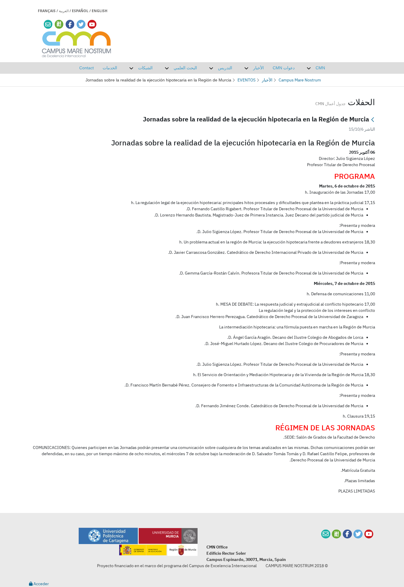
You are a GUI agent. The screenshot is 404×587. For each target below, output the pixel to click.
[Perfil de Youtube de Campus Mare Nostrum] (369, 534)
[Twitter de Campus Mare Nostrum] (358, 534)
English (99, 10)
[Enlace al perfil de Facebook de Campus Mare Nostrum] (70, 24)
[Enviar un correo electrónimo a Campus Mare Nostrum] (48, 24)
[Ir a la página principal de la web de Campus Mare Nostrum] (76, 43)
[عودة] (372, 120)
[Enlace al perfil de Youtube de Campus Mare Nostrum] (92, 24)
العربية (64, 10)
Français (47, 10)
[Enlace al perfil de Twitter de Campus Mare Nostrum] (81, 24)
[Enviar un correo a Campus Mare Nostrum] (325, 534)
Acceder (41, 583)
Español (80, 10)
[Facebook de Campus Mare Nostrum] (347, 534)
